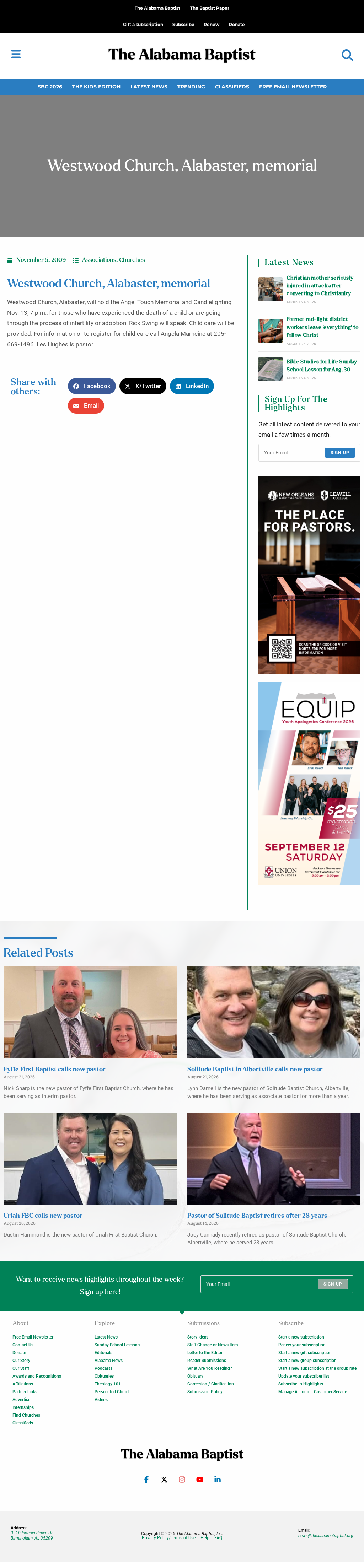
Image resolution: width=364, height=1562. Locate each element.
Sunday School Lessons (117, 1344)
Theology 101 (108, 1383)
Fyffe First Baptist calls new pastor (55, 1069)
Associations (99, 260)
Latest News (148, 87)
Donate (19, 1352)
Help (204, 1538)
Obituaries (104, 1376)
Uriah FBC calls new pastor (43, 1216)
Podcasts (103, 1368)
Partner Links (24, 1391)
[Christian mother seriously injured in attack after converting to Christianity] (270, 289)
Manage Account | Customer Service (312, 1391)
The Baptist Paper (209, 8)
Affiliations (22, 1383)
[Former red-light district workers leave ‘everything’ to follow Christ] (270, 331)
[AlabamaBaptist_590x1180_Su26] (309, 783)
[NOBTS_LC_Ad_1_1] (309, 575)
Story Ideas (197, 1337)
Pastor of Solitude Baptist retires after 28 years (257, 1216)
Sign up (340, 452)
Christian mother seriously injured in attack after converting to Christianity (320, 286)
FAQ (218, 1538)
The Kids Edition (96, 87)
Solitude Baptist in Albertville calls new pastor (255, 1069)
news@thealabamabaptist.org (325, 1535)
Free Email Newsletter (293, 87)
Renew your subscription (302, 1344)
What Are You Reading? (209, 1368)
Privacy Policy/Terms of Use (169, 1538)
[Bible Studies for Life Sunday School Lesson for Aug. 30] (270, 369)
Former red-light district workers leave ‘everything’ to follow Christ (323, 327)
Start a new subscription (301, 1337)
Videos (101, 1399)
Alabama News (109, 1360)
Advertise (21, 1399)
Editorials (103, 1352)
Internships (23, 1407)
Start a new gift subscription (305, 1352)
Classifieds (232, 87)
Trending (191, 87)
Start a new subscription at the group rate (317, 1368)
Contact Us (22, 1344)
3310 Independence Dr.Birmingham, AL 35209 (32, 1535)
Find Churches (26, 1415)
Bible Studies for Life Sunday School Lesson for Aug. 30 (322, 365)
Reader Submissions (206, 1360)
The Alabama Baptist (157, 8)
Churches (132, 260)
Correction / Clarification (210, 1383)
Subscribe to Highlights (300, 1383)
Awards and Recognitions (36, 1376)
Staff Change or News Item (212, 1344)
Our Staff (20, 1368)
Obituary (195, 1376)
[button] (347, 55)
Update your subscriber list (303, 1376)
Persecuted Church (113, 1391)
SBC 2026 (50, 87)
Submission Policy (205, 1391)
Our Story (21, 1360)
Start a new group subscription (307, 1360)
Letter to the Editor (205, 1352)
